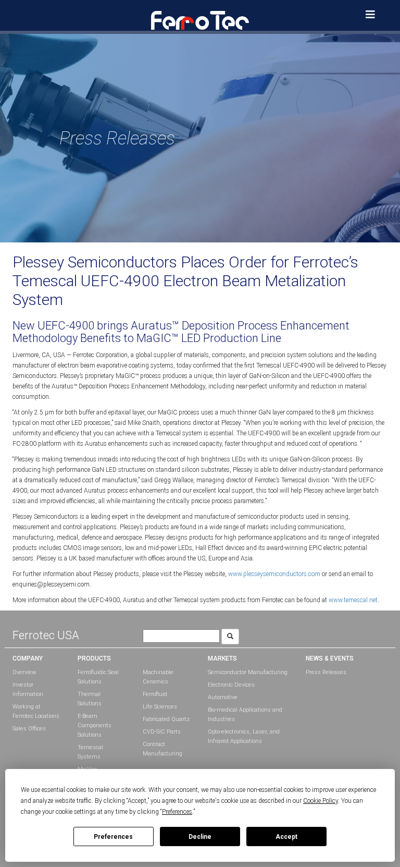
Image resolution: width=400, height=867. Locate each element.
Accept (286, 836)
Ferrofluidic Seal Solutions (98, 677)
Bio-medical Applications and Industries (245, 714)
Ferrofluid (155, 694)
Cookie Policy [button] (320, 800)
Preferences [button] (177, 811)
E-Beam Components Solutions (94, 725)
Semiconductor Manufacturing (248, 672)
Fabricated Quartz (166, 719)
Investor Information (27, 689)
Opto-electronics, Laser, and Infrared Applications (244, 736)
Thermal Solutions (90, 699)
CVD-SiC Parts (162, 731)
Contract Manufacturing (162, 749)
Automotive (223, 697)
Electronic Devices (231, 684)
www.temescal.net (353, 600)
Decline (200, 836)
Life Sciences (160, 706)
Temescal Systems (90, 752)
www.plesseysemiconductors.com (274, 574)
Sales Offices (29, 728)
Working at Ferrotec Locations (35, 711)
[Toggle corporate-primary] (370, 14)
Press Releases (326, 672)
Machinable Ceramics (158, 677)
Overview (24, 672)
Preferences (113, 836)
